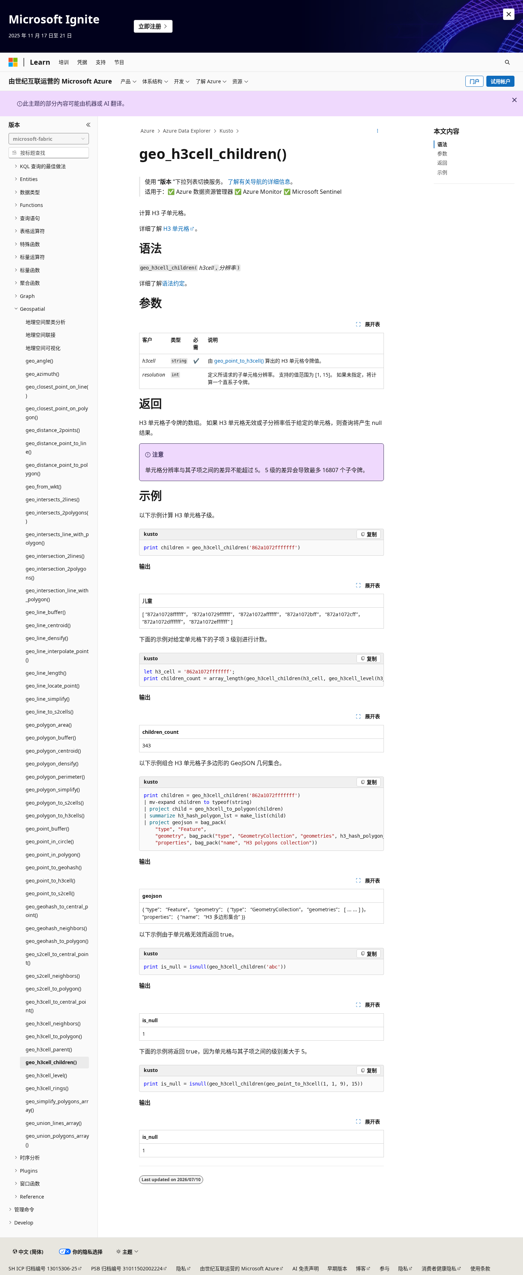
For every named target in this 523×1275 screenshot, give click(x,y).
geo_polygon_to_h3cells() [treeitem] (55, 815)
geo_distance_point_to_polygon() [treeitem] (57, 469)
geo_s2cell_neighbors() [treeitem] (53, 975)
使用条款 (480, 1268)
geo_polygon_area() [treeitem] (49, 724)
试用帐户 (501, 81)
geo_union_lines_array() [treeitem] (53, 1123)
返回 (442, 162)
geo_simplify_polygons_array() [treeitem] (57, 1106)
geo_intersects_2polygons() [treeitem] (57, 517)
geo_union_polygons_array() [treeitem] (57, 1140)
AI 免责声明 (305, 1268)
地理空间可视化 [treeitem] (43, 348)
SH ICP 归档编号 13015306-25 (43, 1268)
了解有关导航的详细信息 (259, 182)
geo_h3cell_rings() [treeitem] (47, 1088)
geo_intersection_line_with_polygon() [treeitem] (57, 595)
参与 (385, 1268)
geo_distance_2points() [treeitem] (53, 430)
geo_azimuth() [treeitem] (42, 373)
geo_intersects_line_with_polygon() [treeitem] (57, 538)
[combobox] (49, 138)
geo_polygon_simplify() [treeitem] (53, 789)
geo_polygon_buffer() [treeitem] (51, 737)
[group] (261, 675)
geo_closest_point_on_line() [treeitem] (57, 391)
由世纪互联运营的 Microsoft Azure (239, 1268)
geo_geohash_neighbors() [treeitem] (56, 928)
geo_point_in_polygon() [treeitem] (53, 854)
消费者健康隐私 (439, 1268)
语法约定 (173, 283)
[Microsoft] (13, 62)
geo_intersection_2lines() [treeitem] (55, 556)
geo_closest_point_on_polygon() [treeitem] (57, 413)
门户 (475, 81)
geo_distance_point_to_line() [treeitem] (56, 447)
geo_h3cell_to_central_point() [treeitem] (56, 1006)
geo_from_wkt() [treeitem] (43, 486)
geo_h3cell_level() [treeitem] (46, 1075)
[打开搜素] (507, 62)
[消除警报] (508, 14)
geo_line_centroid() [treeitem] (48, 625)
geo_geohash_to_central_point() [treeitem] (57, 911)
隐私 (181, 1268)
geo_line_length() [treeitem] (46, 672)
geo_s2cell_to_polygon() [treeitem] (53, 988)
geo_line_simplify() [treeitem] (47, 698)
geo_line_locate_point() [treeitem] (52, 685)
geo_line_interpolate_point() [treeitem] (57, 655)
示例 (442, 172)
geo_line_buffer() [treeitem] (45, 612)
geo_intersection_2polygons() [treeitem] (56, 573)
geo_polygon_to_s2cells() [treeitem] (55, 802)
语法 (442, 144)
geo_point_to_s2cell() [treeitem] (50, 893)
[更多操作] (377, 131)
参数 (442, 153)
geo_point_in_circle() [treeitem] (50, 841)
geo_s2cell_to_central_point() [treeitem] (57, 958)
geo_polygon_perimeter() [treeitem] (55, 776)
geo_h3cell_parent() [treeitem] (49, 1049)
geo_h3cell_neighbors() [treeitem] (53, 1023)
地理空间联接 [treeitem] (41, 334)
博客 (361, 1268)
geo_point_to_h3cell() (239, 360)
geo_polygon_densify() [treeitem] (52, 763)
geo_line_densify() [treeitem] (47, 638)
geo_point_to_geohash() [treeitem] (53, 867)
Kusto (226, 130)
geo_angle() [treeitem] (39, 360)
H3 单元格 (176, 229)
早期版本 (337, 1268)
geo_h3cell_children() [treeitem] (51, 1062)
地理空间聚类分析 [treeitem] (45, 322)
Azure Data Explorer (187, 130)
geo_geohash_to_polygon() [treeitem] (57, 941)
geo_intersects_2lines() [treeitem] (52, 499)
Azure (147, 130)
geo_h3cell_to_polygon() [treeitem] (54, 1036)
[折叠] (88, 124)
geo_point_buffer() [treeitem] (47, 828)
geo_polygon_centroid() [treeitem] (53, 750)
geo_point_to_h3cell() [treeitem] (50, 880)
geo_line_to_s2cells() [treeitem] (49, 711)
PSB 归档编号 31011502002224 (127, 1268)
